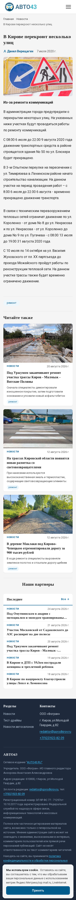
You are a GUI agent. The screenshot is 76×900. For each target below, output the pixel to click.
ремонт (11, 302)
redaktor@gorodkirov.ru (55, 731)
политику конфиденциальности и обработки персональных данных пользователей (35, 860)
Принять (38, 890)
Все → (65, 599)
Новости (9, 714)
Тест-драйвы (12, 720)
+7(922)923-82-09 (52, 738)
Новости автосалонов (18, 726)
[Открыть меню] (68, 7)
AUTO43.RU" (34, 762)
